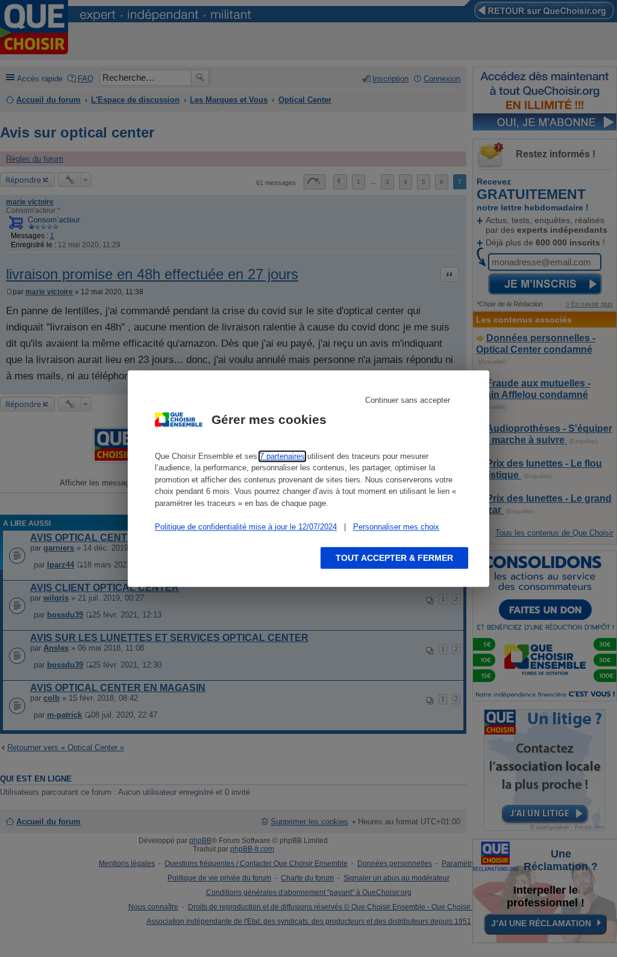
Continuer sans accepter (407, 400)
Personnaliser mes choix (396, 526)
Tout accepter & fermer (394, 558)
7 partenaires (282, 456)
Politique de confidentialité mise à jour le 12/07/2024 (246, 526)
